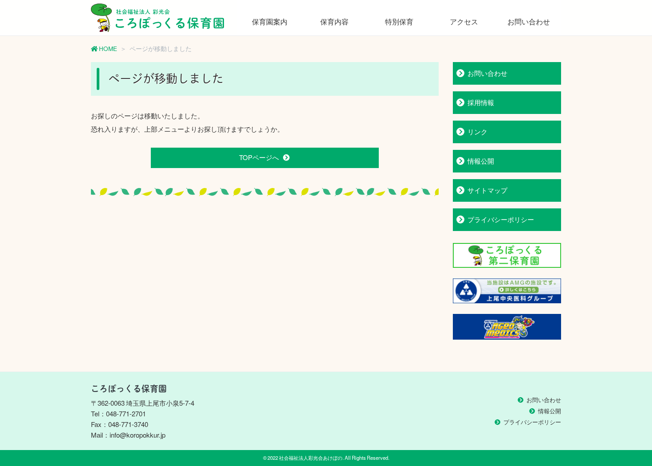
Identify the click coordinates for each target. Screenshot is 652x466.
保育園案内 (269, 21)
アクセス (464, 21)
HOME (107, 48)
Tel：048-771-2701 (118, 414)
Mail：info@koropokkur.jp (128, 435)
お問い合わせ (528, 21)
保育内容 (334, 21)
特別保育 (399, 21)
